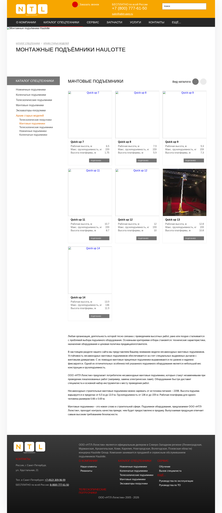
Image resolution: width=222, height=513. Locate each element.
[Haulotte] (31, 15)
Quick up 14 (78, 297)
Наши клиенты (88, 466)
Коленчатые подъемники (31, 94)
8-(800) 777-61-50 (59, 484)
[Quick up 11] (91, 215)
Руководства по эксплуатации (176, 480)
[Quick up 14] (91, 292)
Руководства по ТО (170, 485)
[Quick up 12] (139, 215)
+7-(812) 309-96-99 (55, 479)
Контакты (156, 22)
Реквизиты (86, 470)
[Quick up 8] (139, 137)
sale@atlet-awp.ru (122, 14)
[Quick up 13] (184, 215)
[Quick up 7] (91, 137)
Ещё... (176, 22)
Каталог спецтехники (61, 22)
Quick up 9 (171, 141)
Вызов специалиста (170, 470)
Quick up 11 (78, 219)
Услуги (135, 22)
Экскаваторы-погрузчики (31, 110)
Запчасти (114, 22)
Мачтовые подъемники (30, 105)
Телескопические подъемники (34, 100)
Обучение (164, 466)
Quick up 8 (124, 141)
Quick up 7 (77, 141)
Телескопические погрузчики (35, 119)
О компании (26, 22)
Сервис (93, 22)
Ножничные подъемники (31, 89)
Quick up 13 (172, 219)
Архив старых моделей (30, 115)
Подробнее (96, 160)
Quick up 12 (125, 219)
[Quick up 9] (186, 137)
